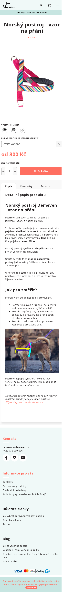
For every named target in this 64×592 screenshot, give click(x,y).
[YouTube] (23, 458)
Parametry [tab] (26, 186)
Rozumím (31, 587)
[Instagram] (14, 458)
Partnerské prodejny (15, 486)
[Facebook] (6, 458)
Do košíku (43, 171)
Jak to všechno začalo (15, 545)
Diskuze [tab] (45, 186)
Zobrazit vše (10, 561)
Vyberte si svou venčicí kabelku (21, 549)
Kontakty (8, 482)
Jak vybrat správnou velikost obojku (23, 515)
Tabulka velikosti (12, 520)
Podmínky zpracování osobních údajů (24, 494)
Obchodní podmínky (14, 490)
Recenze (7, 524)
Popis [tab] (8, 186)
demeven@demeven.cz (16, 447)
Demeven (32, 37)
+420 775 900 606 (13, 450)
